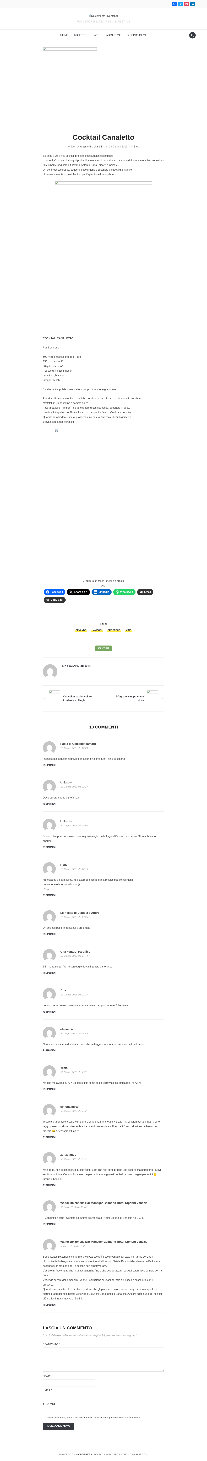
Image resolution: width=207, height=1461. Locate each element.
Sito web (49, 1403)
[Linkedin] (193, 4)
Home (64, 35)
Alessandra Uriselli (91, 146)
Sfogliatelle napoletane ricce (130, 698)
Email (47, 1390)
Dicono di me (137, 35)
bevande (81, 630)
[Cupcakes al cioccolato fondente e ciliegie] (54, 698)
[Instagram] (187, 4)
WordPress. (84, 1454)
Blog (136, 146)
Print (105, 648)
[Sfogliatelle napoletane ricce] (152, 698)
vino (128, 630)
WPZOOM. (142, 1454)
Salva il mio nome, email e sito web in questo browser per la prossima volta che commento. (94, 1417)
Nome (47, 1376)
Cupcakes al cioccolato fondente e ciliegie (77, 698)
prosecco (114, 630)
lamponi (97, 630)
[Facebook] (174, 4)
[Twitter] (180, 4)
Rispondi (49, 765)
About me (113, 35)
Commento (51, 1344)
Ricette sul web (87, 35)
